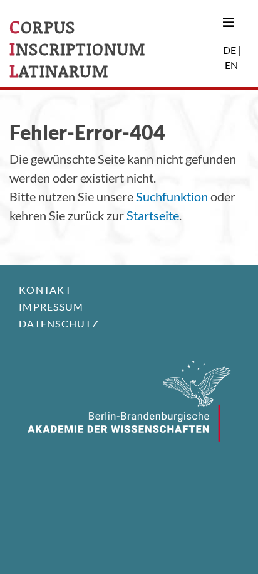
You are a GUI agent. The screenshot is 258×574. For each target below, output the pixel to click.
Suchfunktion (172, 196)
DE (229, 50)
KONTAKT (45, 289)
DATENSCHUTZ (59, 323)
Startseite (152, 215)
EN (231, 65)
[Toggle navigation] (230, 22)
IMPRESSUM (51, 306)
